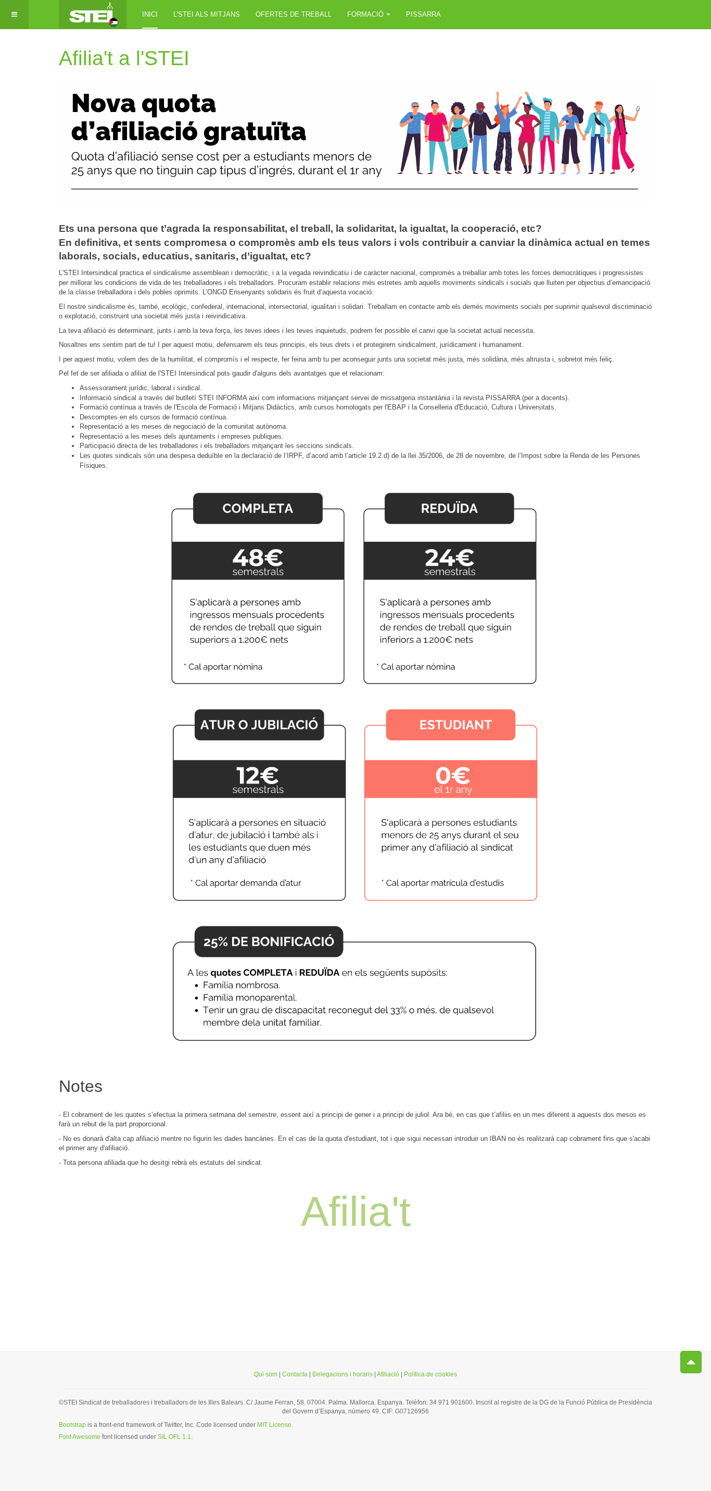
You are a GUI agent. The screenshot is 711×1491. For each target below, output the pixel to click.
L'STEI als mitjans (206, 14)
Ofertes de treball (294, 14)
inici (150, 14)
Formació (365, 14)
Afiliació (389, 1374)
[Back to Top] (691, 1362)
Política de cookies (430, 1374)
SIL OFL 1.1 (174, 1436)
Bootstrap (72, 1424)
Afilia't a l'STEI (124, 58)
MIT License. (275, 1424)
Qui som (265, 1374)
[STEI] (92, 14)
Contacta (295, 1374)
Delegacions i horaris (342, 1374)
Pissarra (423, 14)
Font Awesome (79, 1436)
